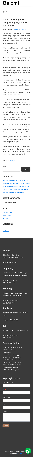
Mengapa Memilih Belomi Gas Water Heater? (15, 189)
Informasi (5, 228)
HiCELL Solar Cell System (10, 350)
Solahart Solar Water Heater (11, 360)
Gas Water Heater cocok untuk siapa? (13, 192)
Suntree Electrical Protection (12, 357)
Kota (4, 390)
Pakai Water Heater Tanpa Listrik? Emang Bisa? (16, 183)
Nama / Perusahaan (8, 382)
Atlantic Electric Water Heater (12, 362)
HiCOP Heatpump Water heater (12, 347)
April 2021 (5, 218)
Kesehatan (13, 160)
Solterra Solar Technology (11, 355)
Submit (6, 425)
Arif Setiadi (20, 453)
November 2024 (7, 212)
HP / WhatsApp (7, 397)
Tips (4, 234)
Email (4, 404)
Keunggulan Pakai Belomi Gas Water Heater (15, 180)
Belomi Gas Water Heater (11, 367)
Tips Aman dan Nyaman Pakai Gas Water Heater (16, 186)
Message (5, 411)
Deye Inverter (7, 352)
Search (4, 166)
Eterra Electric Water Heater (11, 365)
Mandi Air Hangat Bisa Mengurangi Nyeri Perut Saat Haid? (16, 22)
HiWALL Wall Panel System (11, 370)
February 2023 (7, 215)
